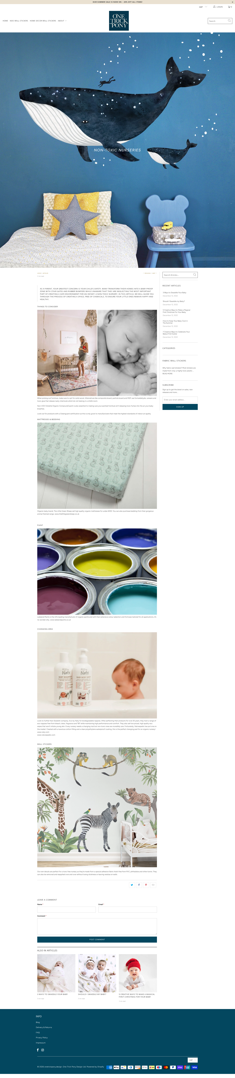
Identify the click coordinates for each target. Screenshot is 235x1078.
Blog (38, 1022)
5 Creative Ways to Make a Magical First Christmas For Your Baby (137, 995)
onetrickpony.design (53, 1067)
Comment (41, 916)
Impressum (41, 1043)
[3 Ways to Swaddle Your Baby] (56, 973)
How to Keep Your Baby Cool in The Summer (175, 322)
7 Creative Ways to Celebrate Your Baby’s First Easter (176, 333)
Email (101, 904)
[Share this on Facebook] (139, 885)
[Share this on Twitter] (132, 885)
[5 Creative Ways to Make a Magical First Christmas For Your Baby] (138, 973)
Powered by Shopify (95, 1067)
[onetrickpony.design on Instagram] (43, 1050)
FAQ (38, 1032)
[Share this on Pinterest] (146, 885)
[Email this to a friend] (153, 885)
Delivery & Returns (44, 1027)
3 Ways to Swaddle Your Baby (52, 994)
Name (40, 904)
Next (154, 273)
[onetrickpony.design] (119, 21)
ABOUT (61, 21)
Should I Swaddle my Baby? (92, 994)
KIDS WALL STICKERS (19, 21)
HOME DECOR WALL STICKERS (43, 21)
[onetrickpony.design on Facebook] (38, 1050)
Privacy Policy (42, 1037)
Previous (147, 273)
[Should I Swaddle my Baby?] (97, 973)
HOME (5, 21)
